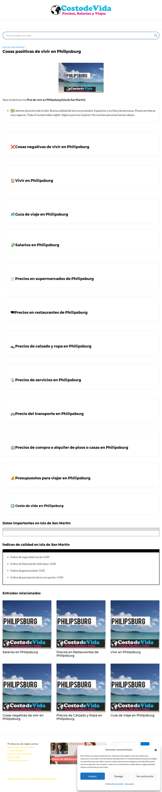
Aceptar (92, 776)
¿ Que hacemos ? (17, 750)
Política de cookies (18, 760)
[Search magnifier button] (155, 35)
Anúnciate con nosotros (21, 747)
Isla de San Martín (14, 47)
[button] (155, 749)
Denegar (118, 776)
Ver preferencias (145, 776)
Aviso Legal (129, 784)
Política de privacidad (114, 784)
